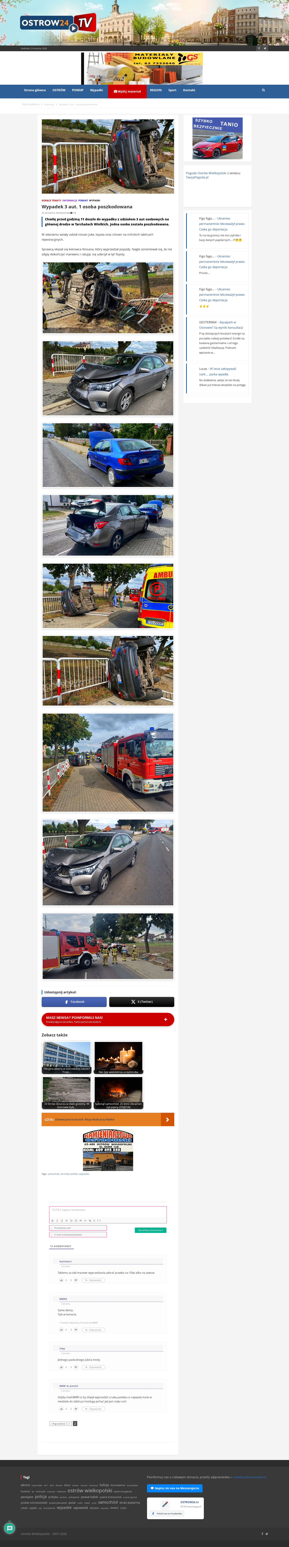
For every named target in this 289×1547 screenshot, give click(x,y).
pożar (72, 1502)
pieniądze (27, 1497)
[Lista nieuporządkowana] (76, 1221)
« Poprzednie (58, 1423)
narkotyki (51, 1491)
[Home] (31, 104)
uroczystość (49, 1508)
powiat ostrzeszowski (34, 1502)
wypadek (84, 1173)
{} (94, 1220)
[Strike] (66, 1221)
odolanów (61, 1491)
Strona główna (35, 90)
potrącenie (74, 1497)
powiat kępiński (130, 1497)
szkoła (24, 1508)
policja (41, 1496)
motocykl (40, 1491)
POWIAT (77, 90)
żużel (123, 1508)
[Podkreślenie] (62, 1221)
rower (87, 1502)
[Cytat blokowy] (80, 1221)
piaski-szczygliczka (123, 1491)
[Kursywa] (57, 1221)
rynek (94, 1503)
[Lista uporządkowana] (71, 1221)
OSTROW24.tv (189, 1502)
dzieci (67, 1485)
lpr (33, 1491)
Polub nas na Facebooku (169, 1513)
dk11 (46, 1485)
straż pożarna (129, 1502)
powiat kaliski (89, 1497)
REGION (156, 90)
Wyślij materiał (129, 91)
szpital (33, 1508)
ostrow (65, 212)
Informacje (69, 200)
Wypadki (96, 90)
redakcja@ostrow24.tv (249, 1477)
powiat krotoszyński (111, 1497)
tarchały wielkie (69, 1173)
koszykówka (132, 1485)
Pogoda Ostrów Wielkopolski (206, 173)
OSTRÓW (59, 90)
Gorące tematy (51, 200)
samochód (53, 1173)
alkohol (25, 1485)
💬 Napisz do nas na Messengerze (174, 1488)
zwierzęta (105, 1508)
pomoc (63, 1497)
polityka (53, 1497)
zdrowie (94, 1508)
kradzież (25, 1491)
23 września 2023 (51, 212)
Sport (172, 90)
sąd (40, 1508)
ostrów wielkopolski (90, 1490)
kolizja (104, 1485)
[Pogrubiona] (52, 1221)
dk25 (52, 1485)
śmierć (114, 1508)
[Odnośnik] (90, 1221)
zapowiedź (80, 1508)
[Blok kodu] (85, 1221)
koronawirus (118, 1485)
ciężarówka (37, 1485)
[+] (99, 1220)
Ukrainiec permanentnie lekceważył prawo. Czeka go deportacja (222, 223)
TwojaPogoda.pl (197, 177)
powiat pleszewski (58, 1502)
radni (80, 1503)
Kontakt (189, 90)
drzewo (59, 1485)
